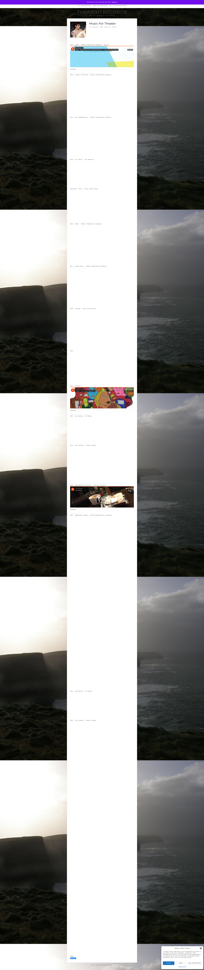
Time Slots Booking (100, 5)
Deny (180, 963)
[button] (201, 948)
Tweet (72, 956)
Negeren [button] (114, 2)
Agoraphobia (79, 513)
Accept (168, 963)
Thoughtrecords (182, 966)
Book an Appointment (118, 5)
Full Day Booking (84, 5)
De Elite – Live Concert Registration (83, 414)
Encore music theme (97, 965)
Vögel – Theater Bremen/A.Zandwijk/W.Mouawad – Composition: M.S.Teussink (91, 73)
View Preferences (194, 963)
